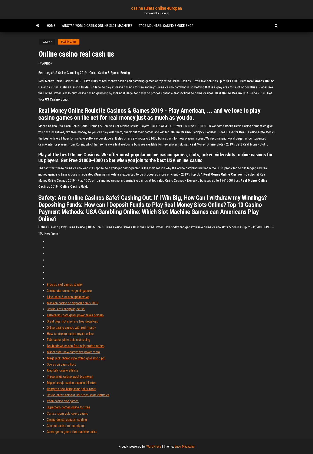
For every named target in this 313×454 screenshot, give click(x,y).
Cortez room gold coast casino (67, 413)
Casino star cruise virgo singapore (69, 291)
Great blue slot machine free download (72, 321)
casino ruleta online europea (156, 8)
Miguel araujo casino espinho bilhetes (71, 383)
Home (51, 26)
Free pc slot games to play (65, 284)
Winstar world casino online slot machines (97, 26)
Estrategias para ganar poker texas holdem (75, 315)
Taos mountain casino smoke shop (166, 26)
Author (47, 63)
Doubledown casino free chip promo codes (75, 346)
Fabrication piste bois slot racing (68, 340)
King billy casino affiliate (62, 370)
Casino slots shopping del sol (66, 309)
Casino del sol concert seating (67, 420)
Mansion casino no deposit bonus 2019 (72, 303)
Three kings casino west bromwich (70, 377)
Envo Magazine (185, 446)
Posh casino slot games (63, 401)
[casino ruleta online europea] (38, 25)
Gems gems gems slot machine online (72, 432)
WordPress (153, 446)
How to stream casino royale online (70, 334)
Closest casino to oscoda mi (66, 426)
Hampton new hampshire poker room (71, 389)
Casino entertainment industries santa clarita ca (78, 395)
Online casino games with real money (71, 328)
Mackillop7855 (68, 41)
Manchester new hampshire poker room (73, 352)
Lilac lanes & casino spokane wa (68, 297)
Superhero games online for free (68, 407)
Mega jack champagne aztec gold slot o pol (76, 358)
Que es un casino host (61, 364)
